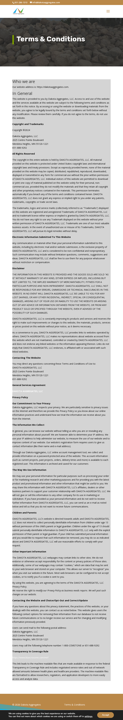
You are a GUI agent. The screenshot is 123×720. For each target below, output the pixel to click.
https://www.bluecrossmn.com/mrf (30, 657)
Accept (105, 714)
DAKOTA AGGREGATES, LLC (27, 391)
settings (88, 716)
